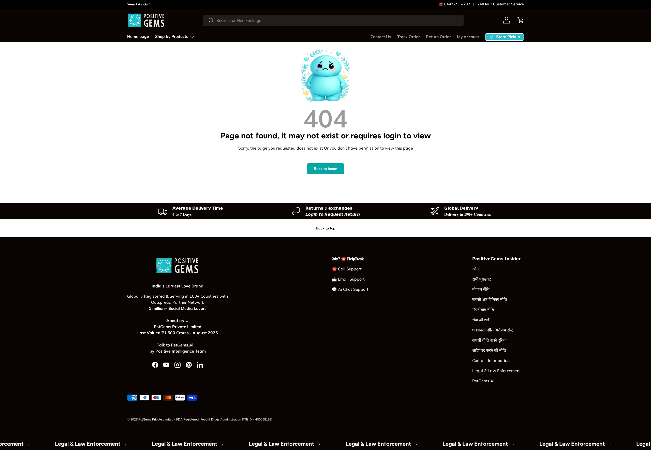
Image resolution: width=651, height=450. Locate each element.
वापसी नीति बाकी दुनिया (489, 340)
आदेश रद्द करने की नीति (489, 350)
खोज (475, 268)
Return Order (438, 37)
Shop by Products (171, 36)
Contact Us (381, 37)
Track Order (408, 37)
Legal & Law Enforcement (496, 370)
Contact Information (491, 360)
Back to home (325, 168)
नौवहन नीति (481, 289)
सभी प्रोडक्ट (481, 279)
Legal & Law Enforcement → (99, 443)
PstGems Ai (483, 380)
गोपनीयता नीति (483, 309)
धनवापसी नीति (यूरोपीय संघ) (492, 329)
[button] (520, 20)
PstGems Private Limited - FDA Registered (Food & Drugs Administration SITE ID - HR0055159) (205, 419)
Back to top (325, 228)
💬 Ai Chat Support (350, 289)
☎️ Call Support (347, 268)
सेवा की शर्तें (480, 319)
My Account (468, 37)
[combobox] (333, 20)
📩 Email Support (348, 279)
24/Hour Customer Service (500, 4)
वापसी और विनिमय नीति (489, 299)
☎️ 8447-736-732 (454, 4)
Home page (138, 36)
